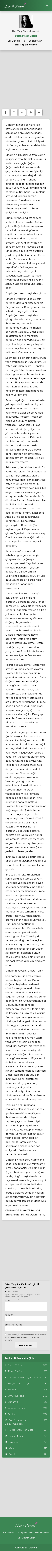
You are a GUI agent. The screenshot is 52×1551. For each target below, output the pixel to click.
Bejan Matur (35, 41)
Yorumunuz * (12, 1300)
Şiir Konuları (8, 1532)
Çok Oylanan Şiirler (26, 1538)
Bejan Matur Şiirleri (26, 36)
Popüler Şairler (42, 1532)
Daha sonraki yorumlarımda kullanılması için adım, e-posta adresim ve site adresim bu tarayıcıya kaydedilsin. (26, 1337)
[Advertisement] (26, 79)
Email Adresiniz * (14, 1324)
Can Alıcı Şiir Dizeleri (26, 1547)
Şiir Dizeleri (14, 41)
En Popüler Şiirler (25, 1532)
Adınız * (9, 1315)
